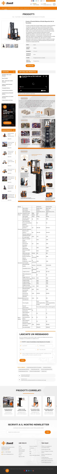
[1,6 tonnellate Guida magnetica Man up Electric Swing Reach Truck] (4, 196)
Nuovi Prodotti (5, 78)
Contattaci (40, 8)
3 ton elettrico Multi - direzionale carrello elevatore (21, 410)
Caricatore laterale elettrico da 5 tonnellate (11, 143)
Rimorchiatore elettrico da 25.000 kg (11, 161)
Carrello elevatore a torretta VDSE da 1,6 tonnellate (11, 178)
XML (30, 453)
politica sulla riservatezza (35, 455)
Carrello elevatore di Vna (23, 371)
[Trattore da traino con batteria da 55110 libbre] (4, 153)
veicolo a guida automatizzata (22, 450)
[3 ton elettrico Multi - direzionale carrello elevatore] (21, 402)
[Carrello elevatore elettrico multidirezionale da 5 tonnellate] (4, 135)
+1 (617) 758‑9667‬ (36, 4)
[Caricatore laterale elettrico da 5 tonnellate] (4, 144)
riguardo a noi (26, 8)
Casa (3, 8)
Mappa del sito (50, 468)
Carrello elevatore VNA (35, 369)
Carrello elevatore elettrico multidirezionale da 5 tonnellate (11, 135)
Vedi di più (9, 156)
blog (30, 451)
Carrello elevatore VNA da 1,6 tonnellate (34, 367)
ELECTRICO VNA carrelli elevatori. (14, 8)
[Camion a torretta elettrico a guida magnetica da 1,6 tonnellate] (4, 187)
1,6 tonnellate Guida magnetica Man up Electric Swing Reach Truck (11, 196)
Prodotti (5, 8)
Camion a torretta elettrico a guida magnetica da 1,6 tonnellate (11, 187)
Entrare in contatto (51, 0)
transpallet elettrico (6, 88)
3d (30, 449)
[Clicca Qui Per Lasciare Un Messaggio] (7, 470)
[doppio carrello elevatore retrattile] (8, 402)
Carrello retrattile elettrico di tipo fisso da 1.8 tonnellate (48, 410)
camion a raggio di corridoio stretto (47, 452)
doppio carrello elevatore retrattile (7, 85)
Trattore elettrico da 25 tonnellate (11, 170)
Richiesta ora (30, 65)
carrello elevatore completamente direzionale (46, 458)
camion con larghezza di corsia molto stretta (46, 447)
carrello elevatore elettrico (7, 90)
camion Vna (44, 371)
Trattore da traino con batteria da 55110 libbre (11, 152)
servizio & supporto (33, 8)
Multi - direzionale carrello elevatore (7, 81)
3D (42, 8)
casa (20, 446)
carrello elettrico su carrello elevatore (7, 97)
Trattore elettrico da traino (7, 100)
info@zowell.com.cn (47, 4)
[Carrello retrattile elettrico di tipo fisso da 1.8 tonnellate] (48, 402)
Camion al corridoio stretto (35, 371)
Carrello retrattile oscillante (24, 369)
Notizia (20, 454)
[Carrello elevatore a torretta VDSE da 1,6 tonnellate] (4, 178)
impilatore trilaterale (47, 367)
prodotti (20, 448)
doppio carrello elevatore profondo (46, 455)
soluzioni (21, 8)
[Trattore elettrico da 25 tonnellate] (4, 171)
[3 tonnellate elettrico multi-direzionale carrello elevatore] (35, 402)
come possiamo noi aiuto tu (8, 112)
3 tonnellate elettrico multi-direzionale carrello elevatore (35, 410)
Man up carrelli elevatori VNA (46, 369)
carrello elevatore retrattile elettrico (7, 94)
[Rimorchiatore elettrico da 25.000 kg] (4, 162)
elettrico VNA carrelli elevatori (47, 460)
